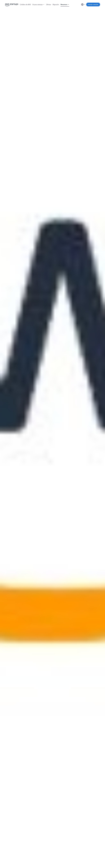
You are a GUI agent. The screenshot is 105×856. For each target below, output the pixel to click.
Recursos (64, 4)
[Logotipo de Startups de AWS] (11, 4)
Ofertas (48, 4)
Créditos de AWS (25, 4)
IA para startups (37, 4)
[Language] (83, 4)
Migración (56, 4)
